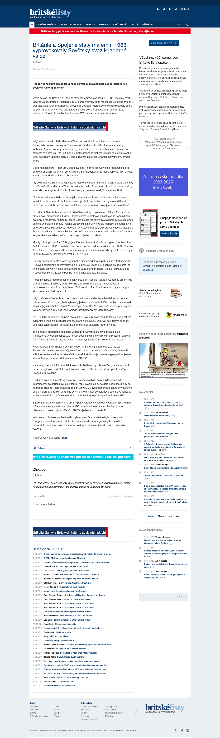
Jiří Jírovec (49, 570)
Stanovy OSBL (111, 706)
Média (56, 712)
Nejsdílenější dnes (150, 530)
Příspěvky (147, 24)
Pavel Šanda (51, 681)
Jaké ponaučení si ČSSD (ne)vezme (76, 615)
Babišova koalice (63, 632)
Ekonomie (33, 709)
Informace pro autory (114, 712)
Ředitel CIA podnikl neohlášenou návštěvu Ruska (163, 424)
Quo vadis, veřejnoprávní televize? (60, 640)
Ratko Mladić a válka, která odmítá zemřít (165, 467)
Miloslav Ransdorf (52, 578)
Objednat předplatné (164, 42)
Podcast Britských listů (160, 250)
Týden (151, 515)
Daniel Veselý (161, 412)
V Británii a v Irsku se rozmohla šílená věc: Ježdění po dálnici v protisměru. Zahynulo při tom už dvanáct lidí (164, 447)
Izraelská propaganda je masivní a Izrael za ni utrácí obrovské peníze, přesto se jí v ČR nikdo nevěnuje (165, 502)
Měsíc (161, 515)
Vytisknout (42, 448)
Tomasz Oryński (162, 537)
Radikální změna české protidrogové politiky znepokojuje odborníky (164, 576)
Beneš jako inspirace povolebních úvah (80, 578)
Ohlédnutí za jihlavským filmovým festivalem (84, 595)
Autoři (135, 24)
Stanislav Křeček (52, 582)
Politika (57, 709)
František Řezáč (51, 652)
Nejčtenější (146, 392)
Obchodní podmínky (90, 719)
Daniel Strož (49, 648)
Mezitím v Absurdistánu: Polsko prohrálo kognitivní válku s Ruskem (162, 542)
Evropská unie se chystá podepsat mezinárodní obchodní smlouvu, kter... (77, 553)
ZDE (64, 437)
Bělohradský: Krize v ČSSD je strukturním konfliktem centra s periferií (76, 665)
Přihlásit (184, 9)
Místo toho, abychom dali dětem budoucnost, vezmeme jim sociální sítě (164, 459)
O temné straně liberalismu (159, 415)
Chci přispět (169, 233)
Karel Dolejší (50, 586)
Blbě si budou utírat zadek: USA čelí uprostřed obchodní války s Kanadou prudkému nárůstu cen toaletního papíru (165, 488)
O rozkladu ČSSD (66, 681)
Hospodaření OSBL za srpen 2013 (59, 685)
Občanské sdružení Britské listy (60, 730)
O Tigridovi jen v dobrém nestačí (71, 648)
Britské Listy (165, 709)
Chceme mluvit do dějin (65, 624)
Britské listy (52, 14)
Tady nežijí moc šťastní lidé (56, 636)
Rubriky (103, 24)
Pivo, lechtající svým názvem (70, 656)
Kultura (32, 712)
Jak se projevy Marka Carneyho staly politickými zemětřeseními (161, 435)
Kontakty (85, 709)
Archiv (63, 24)
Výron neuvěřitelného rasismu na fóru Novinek (65, 591)
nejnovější (116, 496)
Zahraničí (33, 706)
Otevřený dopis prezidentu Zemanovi (72, 570)
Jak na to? (148, 269)
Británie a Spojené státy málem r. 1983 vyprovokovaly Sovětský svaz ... (76, 669)
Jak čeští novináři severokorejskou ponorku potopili (67, 611)
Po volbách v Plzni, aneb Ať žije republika (78, 652)
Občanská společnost (38, 716)
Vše (177, 515)
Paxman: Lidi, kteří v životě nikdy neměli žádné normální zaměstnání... (76, 673)
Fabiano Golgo (161, 464)
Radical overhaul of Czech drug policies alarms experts (165, 565)
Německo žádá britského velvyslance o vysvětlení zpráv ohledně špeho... (77, 562)
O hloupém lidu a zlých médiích (71, 586)
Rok (170, 515)
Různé (56, 716)
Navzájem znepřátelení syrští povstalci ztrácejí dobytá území (72, 661)
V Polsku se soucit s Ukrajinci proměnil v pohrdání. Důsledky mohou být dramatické (163, 405)
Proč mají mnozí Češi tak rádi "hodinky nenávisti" (66, 677)
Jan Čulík (48, 619)
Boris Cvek (49, 632)
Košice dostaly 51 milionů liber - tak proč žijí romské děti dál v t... (73, 628)
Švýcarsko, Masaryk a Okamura (76, 582)
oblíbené (129, 496)
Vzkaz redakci (111, 709)
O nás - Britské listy (89, 706)
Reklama (85, 716)
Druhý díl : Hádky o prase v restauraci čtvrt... (85, 644)
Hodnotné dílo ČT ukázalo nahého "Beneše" (80, 574)
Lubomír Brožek (51, 566)
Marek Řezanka (51, 615)
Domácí (57, 706)
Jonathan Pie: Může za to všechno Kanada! (163, 477)
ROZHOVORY (76, 24)
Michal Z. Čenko (51, 574)
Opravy (84, 712)
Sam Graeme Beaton (53, 595)
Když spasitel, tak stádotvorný (74, 566)
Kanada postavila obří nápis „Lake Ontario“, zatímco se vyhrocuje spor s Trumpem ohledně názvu (165, 553)
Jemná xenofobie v (72, 619)
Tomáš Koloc (50, 644)
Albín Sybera (161, 560)
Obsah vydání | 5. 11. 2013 (50, 549)
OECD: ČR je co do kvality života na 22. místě (64, 558)
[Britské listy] (70, 127)
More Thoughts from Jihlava (77, 599)
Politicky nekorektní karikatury (163, 335)
